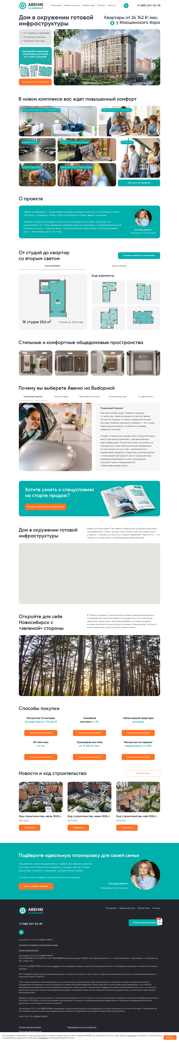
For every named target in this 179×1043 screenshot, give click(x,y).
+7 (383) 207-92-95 (148, 5)
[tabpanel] (89, 304)
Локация (101, 5)
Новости (111, 5)
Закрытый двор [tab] (61, 397)
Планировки (56, 5)
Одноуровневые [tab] (52, 266)
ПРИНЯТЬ (170, 1037)
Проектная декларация (28, 950)
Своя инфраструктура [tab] (89, 397)
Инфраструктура (72, 5)
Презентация (88, 5)
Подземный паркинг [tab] (33, 397)
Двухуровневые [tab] (119, 266)
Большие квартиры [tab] (118, 397)
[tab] (154, 267)
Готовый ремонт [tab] (146, 397)
